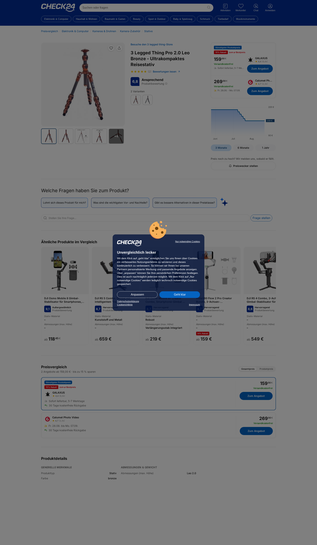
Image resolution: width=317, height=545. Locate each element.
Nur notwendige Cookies (187, 241)
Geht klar (180, 294)
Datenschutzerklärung (128, 301)
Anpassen (137, 294)
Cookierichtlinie (125, 304)
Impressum (194, 304)
